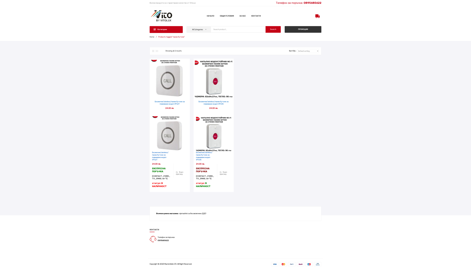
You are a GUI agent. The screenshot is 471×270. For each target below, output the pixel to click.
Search (273, 29)
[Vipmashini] (163, 16)
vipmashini (183, 214)
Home (152, 37)
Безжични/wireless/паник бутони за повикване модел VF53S (214, 103)
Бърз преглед (169, 95)
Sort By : (292, 51)
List (157, 51)
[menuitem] (210, 16)
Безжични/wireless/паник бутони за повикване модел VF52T (170, 103)
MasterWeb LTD (170, 264)
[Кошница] (317, 16)
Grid (153, 51)
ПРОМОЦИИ (303, 29)
